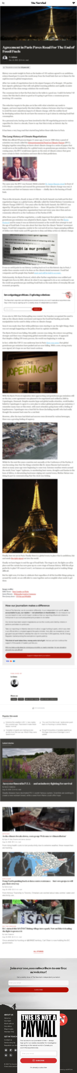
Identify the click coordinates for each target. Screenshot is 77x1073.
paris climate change (32, 699)
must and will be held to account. (47, 273)
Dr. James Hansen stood (55, 184)
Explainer (6, 879)
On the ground (9, 926)
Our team (7, 1021)
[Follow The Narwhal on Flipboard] (11, 1050)
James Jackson (26, 839)
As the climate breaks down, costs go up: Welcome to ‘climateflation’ (34, 836)
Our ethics (8, 1026)
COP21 (21, 699)
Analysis (13, 699)
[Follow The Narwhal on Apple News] (6, 1055)
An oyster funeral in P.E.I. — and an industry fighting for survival (37, 783)
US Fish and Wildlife (23, 597)
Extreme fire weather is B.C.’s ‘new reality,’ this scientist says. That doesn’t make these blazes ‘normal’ (21, 724)
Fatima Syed (8, 887)
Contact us (8, 1040)
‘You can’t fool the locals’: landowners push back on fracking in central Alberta (57, 723)
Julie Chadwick (9, 934)
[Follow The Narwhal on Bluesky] (6, 1050)
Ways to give (8, 1029)
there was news (52, 343)
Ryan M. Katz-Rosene (11, 839)
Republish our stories (11, 1045)
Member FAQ (9, 1032)
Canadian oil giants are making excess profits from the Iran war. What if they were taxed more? (21, 732)
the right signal (17, 558)
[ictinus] (5, 58)
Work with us (9, 1023)
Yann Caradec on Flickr (20, 592)
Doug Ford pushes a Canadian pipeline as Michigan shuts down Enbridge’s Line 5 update (56, 732)
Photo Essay (7, 781)
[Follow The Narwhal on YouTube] (16, 1050)
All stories (38, 951)
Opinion (6, 834)
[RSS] (11, 1055)
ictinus (14, 57)
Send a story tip (9, 1043)
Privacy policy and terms (11, 1066)
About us (7, 1018)
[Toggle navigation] (3, 3)
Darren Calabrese (9, 787)
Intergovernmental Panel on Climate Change (46, 143)
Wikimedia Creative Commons (25, 594)
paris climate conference (49, 699)
